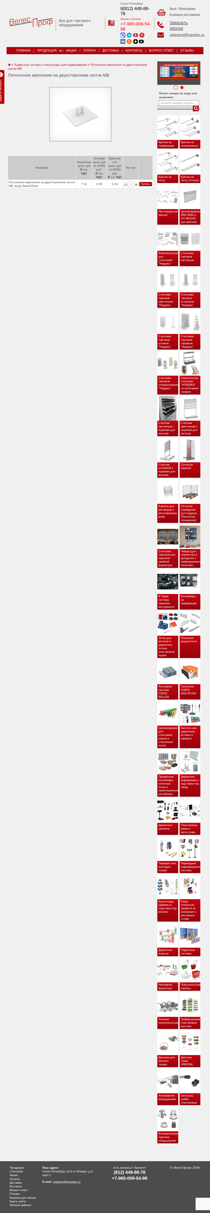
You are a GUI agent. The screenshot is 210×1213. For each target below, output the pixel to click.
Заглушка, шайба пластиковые (189, 1099)
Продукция (47, 50)
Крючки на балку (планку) (190, 178)
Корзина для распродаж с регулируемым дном (168, 511)
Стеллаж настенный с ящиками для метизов (167, 428)
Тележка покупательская (168, 1021)
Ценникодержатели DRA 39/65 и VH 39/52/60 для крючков (191, 216)
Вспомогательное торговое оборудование (168, 1137)
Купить (145, 183)
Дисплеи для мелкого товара (167, 1061)
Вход (173, 8)
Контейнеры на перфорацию (189, 600)
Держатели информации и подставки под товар (190, 782)
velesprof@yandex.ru (187, 35)
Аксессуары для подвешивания (66, 64)
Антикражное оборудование (167, 1097)
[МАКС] (122, 35)
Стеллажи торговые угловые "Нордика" (165, 341)
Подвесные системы (188, 951)
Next (162, 72)
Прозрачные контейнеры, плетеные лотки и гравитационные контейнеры (168, 785)
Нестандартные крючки (168, 213)
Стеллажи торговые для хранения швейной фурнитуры (167, 558)
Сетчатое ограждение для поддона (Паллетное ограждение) (189, 513)
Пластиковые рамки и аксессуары (189, 829)
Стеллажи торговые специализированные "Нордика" (168, 383)
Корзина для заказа (23, 1197)
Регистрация (187, 8)
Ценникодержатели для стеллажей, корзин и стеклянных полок (168, 736)
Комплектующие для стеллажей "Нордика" (168, 258)
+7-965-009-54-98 (135, 26)
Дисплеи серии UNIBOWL (187, 1061)
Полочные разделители (189, 639)
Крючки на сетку (165, 178)
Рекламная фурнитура (165, 986)
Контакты (134, 50)
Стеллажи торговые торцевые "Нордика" (187, 341)
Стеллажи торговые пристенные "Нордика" (166, 300)
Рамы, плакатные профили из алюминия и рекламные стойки (188, 910)
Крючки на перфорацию (166, 144)
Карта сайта (18, 1201)
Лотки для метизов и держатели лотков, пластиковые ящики (167, 646)
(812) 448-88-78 (129, 1172)
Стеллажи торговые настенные (187, 257)
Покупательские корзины (191, 986)
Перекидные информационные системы (191, 867)
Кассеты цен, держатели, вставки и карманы (189, 733)
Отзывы (187, 50)
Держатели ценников (165, 827)
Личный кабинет (20, 1205)
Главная (23, 50)
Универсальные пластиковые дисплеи (190, 1023)
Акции (71, 50)
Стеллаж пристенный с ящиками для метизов (189, 428)
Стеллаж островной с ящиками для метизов (167, 470)
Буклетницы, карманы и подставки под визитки (168, 907)
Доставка (110, 50)
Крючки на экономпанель (190, 144)
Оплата (89, 50)
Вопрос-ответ (161, 50)
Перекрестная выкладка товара (167, 867)
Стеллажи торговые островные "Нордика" (187, 300)
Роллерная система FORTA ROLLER (165, 692)
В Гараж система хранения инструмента (166, 601)
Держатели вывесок (165, 951)
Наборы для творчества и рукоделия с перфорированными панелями (191, 558)
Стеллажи (16, 1171)
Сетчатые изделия (187, 466)
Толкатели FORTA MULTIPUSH (188, 690)
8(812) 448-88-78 (135, 11)
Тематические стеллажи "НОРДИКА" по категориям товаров (190, 385)
